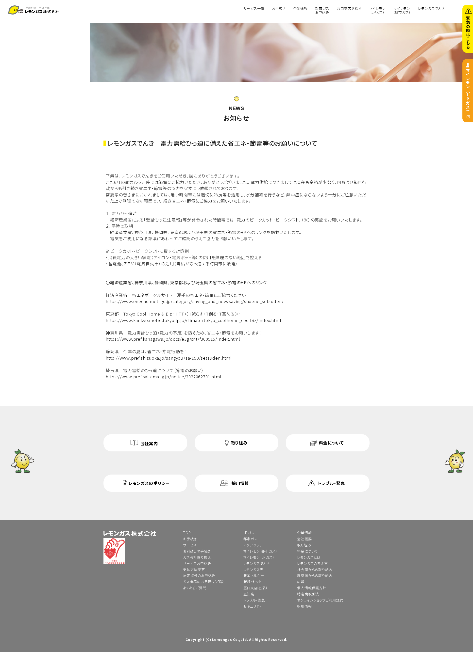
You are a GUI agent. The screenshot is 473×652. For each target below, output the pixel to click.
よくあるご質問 (194, 587)
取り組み (239, 443)
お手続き (279, 8)
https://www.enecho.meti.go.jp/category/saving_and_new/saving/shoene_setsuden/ (195, 301)
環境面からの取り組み (314, 575)
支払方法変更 (194, 569)
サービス (190, 544)
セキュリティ (252, 606)
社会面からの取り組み (314, 569)
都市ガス (250, 538)
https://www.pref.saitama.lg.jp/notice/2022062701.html (163, 376)
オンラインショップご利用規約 (320, 600)
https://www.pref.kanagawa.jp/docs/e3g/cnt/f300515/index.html (173, 339)
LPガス (248, 532)
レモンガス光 (253, 569)
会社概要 (304, 538)
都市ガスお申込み (322, 10)
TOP (187, 532)
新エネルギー (253, 575)
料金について (331, 443)
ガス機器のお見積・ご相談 (203, 581)
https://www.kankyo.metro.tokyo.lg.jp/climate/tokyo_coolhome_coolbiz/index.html (193, 320)
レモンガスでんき (431, 8)
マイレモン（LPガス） (468, 90)
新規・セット (252, 581)
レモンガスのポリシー (149, 483)
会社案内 (149, 443)
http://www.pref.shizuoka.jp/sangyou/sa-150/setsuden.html (169, 358)
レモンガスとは (309, 557)
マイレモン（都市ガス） (402, 10)
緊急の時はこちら (468, 32)
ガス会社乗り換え (197, 557)
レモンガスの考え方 (312, 563)
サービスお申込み (197, 563)
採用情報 (240, 483)
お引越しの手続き (197, 551)
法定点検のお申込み (199, 575)
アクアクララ (253, 544)
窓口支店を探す (349, 8)
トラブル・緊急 (331, 483)
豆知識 (248, 593)
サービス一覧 (254, 8)
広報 (300, 581)
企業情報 (300, 8)
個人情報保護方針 (311, 587)
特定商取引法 (308, 593)
